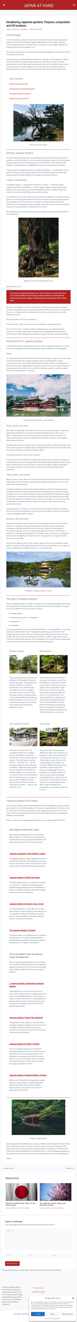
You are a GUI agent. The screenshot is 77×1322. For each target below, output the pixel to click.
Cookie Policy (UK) (38, 1292)
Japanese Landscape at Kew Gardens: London (27, 854)
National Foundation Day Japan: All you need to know (20, 1204)
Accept (38, 1314)
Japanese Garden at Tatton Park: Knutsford (26, 1017)
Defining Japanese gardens (18, 84)
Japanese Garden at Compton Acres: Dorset (26, 904)
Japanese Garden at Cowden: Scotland (24, 1044)
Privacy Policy (56, 1318)
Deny (52, 1314)
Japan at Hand (38, 5)
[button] (73, 1298)
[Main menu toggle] (4, 5)
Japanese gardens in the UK (19, 98)
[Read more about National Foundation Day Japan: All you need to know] (21, 1192)
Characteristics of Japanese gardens (22, 89)
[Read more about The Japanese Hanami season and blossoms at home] (55, 1192)
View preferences (67, 1314)
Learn (20, 1208)
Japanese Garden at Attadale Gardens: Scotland (27, 1075)
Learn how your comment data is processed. (45, 1270)
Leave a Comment (12, 29)
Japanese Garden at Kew (21, 859)
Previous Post (8, 1168)
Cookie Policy (48, 1318)
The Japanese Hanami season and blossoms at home (53, 1204)
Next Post (70, 1168)
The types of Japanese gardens (20, 94)
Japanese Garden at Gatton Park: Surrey (24, 877)
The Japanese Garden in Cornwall (22, 930)
